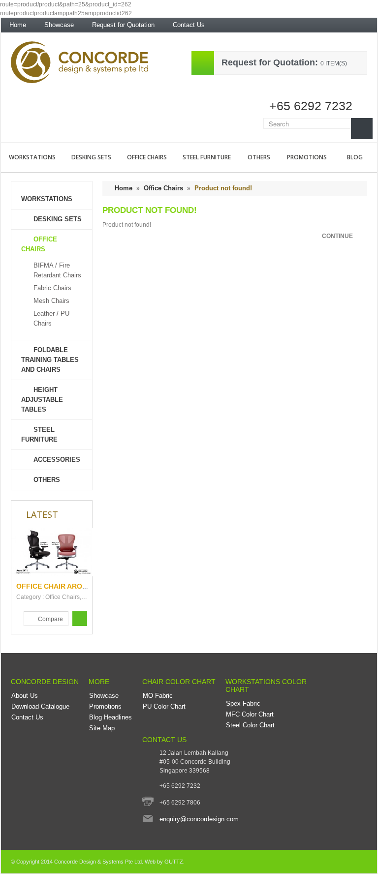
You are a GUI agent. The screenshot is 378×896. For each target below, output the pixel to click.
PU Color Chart (164, 706)
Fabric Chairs (52, 288)
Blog (355, 157)
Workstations (32, 157)
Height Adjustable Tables (42, 399)
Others (259, 157)
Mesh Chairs (51, 300)
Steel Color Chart (250, 725)
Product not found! (223, 188)
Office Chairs (147, 157)
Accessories (56, 459)
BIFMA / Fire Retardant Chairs (57, 270)
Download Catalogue (40, 706)
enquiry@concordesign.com (199, 819)
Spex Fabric (243, 703)
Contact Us (189, 25)
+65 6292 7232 (310, 106)
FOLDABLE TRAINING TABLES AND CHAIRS (50, 359)
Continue (337, 236)
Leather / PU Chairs (51, 318)
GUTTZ (173, 862)
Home (17, 25)
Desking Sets (91, 157)
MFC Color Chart (250, 714)
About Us (24, 695)
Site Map (102, 728)
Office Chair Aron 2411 (60, 586)
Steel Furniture (207, 157)
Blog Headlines (110, 717)
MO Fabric (158, 695)
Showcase (59, 25)
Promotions (307, 157)
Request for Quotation (123, 25)
